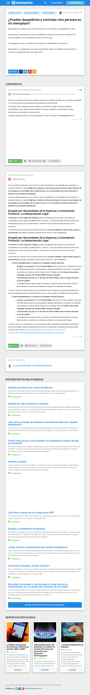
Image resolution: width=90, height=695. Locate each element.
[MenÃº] (8, 3)
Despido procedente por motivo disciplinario (30, 387)
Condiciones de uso (41, 685)
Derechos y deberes (31, 13)
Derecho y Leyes (14, 13)
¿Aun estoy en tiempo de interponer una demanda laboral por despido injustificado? (43, 423)
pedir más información (42, 366)
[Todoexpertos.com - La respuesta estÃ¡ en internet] (22, 3)
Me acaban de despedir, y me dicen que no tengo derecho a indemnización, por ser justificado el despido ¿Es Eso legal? (38, 585)
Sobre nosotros (14, 685)
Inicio (7, 685)
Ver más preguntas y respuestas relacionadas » (45, 605)
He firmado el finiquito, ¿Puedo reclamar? (29, 565)
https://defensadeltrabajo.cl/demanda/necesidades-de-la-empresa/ (40, 333)
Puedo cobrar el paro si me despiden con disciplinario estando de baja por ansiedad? (43, 442)
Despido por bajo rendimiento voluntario (28, 403)
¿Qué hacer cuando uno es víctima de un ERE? (31, 512)
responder (26, 366)
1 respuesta (15, 415)
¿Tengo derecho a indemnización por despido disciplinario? (38, 547)
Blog (26, 685)
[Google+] (22, 688)
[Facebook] (19, 688)
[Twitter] (16, 688)
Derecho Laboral (48, 13)
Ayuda (22, 685)
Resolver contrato (17, 461)
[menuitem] (21, 72)
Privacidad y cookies (54, 685)
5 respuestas (15, 598)
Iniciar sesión (57, 3)
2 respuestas (15, 397)
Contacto (31, 685)
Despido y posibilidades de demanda (26, 528)
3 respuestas (15, 473)
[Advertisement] (33, 59)
